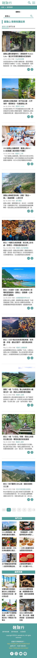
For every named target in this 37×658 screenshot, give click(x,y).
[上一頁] (4, 509)
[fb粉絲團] (12, 653)
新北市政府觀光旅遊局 (23, 489)
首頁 (2, 7)
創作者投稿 (5, 631)
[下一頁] (34, 509)
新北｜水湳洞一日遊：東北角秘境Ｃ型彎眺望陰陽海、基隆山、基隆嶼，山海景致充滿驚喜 (17, 292)
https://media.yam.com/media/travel (18, 643)
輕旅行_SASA (20, 106)
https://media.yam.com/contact (18, 648)
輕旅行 (7, 3)
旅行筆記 (19, 201)
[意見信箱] (20, 653)
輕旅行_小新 (19, 153)
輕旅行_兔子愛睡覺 (22, 248)
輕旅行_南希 (20, 395)
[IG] (16, 653)
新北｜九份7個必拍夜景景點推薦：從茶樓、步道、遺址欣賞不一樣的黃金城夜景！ (18, 342)
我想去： (18, 12)
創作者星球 (14, 631)
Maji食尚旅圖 (19, 59)
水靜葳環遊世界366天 (23, 298)
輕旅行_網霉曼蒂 (21, 347)
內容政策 (23, 631)
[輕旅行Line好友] (25, 653)
